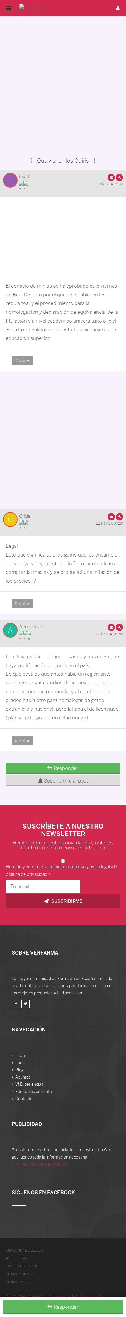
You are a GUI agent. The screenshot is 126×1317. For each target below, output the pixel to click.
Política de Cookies (24, 1266)
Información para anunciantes (39, 1164)
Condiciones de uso (24, 1250)
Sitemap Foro (18, 1282)
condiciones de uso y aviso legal (78, 866)
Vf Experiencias (29, 1084)
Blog (19, 1070)
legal (24, 177)
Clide (24, 516)
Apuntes (23, 1077)
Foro (19, 1062)
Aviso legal (17, 1258)
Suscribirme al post (65, 781)
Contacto (24, 1098)
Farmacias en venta (33, 1091)
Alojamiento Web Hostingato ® (75, 1296)
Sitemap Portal (20, 1274)
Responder (65, 1307)
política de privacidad (26, 874)
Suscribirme (66, 900)
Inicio (20, 1055)
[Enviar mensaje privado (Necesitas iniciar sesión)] (111, 177)
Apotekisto (31, 627)
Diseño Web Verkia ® (24, 1296)
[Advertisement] (63, 85)
